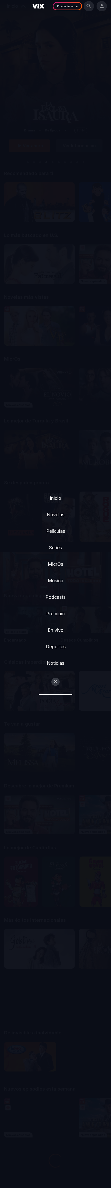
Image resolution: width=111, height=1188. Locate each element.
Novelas (55, 514)
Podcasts (55, 597)
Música (55, 580)
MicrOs (55, 564)
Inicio (55, 498)
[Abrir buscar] (89, 6)
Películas (55, 531)
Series (55, 547)
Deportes (56, 646)
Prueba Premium (67, 6)
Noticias (55, 663)
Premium (55, 613)
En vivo (56, 630)
